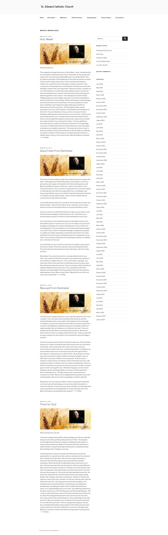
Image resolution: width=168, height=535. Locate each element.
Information (51, 17)
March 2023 (100, 138)
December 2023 (101, 106)
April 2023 (99, 135)
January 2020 (100, 276)
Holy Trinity (99, 54)
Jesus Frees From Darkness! (56, 150)
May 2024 (99, 87)
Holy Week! (46, 39)
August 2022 (100, 164)
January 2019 (100, 319)
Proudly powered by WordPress (49, 530)
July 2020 (99, 254)
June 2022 (99, 171)
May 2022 (99, 175)
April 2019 (99, 309)
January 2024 (100, 102)
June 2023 (99, 127)
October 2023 (100, 113)
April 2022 (99, 178)
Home (42, 17)
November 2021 (101, 196)
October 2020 (100, 243)
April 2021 (99, 222)
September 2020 (101, 247)
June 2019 (99, 301)
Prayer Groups (106, 17)
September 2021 (101, 204)
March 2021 (100, 225)
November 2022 (101, 153)
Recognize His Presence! (104, 50)
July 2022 (99, 167)
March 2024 (100, 95)
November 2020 (101, 240)
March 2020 (100, 269)
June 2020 (99, 258)
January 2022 (100, 189)
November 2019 (101, 283)
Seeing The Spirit (101, 58)
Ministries (63, 17)
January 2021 (100, 232)
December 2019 (101, 280)
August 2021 (100, 207)
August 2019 (100, 294)
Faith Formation (77, 17)
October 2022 (100, 156)
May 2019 (99, 305)
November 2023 (101, 109)
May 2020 (99, 261)
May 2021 (99, 218)
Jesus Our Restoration (103, 61)
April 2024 (99, 91)
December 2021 (101, 193)
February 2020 (101, 272)
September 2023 (101, 117)
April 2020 (99, 265)
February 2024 (100, 98)
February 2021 (100, 229)
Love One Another (102, 65)
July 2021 (99, 211)
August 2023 (100, 120)
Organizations (91, 17)
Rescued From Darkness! (54, 288)
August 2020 (100, 251)
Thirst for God (48, 404)
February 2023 (100, 142)
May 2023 (99, 131)
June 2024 (99, 84)
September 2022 (101, 160)
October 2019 (100, 287)
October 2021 (100, 200)
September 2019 (101, 290)
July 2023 (99, 124)
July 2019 (99, 298)
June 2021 (99, 214)
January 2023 (100, 146)
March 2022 (100, 182)
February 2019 (100, 316)
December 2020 (101, 236)
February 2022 (100, 185)
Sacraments (119, 17)
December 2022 (101, 149)
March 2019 (100, 312)
